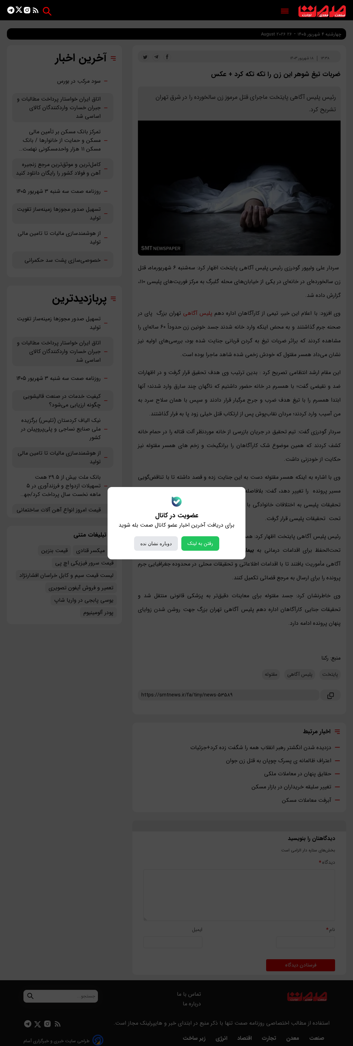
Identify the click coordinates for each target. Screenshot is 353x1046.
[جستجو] (47, 11)
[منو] (285, 12)
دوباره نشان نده (156, 543)
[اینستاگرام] (27, 11)
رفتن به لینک (200, 543)
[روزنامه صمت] (322, 11)
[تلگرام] (11, 11)
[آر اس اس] (35, 11)
